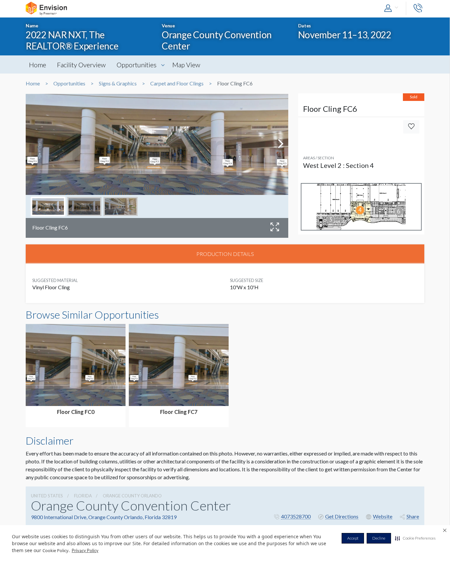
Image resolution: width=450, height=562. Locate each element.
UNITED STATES (47, 495)
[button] (415, 538)
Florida (83, 495)
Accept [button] (352, 538)
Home (37, 65)
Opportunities (136, 65)
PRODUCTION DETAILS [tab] (225, 254)
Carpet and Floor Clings (177, 83)
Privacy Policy (85, 550)
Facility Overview (81, 65)
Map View (186, 65)
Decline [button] (378, 538)
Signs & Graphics (118, 83)
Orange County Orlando (132, 495)
